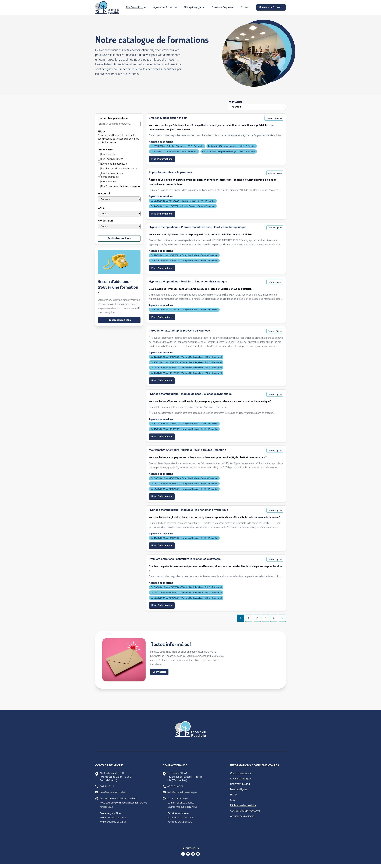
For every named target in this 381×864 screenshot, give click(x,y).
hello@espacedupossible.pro (114, 792)
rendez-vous (106, 806)
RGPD (233, 794)
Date (101, 207)
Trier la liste (235, 102)
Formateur (105, 220)
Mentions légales (238, 789)
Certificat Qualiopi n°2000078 (245, 810)
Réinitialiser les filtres (119, 238)
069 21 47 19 (107, 786)
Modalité (104, 193)
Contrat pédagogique (241, 778)
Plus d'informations (163, 158)
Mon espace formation (271, 7)
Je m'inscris (159, 671)
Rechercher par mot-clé (113, 118)
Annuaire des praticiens (242, 816)
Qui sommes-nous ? (240, 773)
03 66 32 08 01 (175, 786)
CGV (232, 800)
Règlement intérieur (240, 784)
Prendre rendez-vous (119, 320)
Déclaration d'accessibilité (243, 805)
